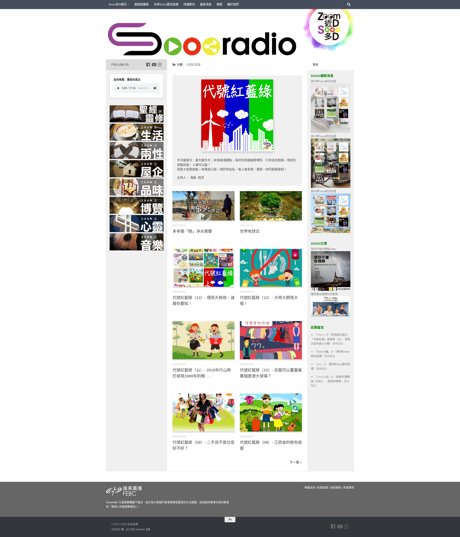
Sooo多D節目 (118, 4)
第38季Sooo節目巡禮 (323, 81)
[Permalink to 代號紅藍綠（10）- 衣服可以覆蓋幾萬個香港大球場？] (271, 340)
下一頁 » (295, 462)
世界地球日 (250, 231)
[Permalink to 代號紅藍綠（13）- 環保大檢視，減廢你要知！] (203, 268)
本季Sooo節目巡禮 (166, 4)
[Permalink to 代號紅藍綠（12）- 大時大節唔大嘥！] (271, 268)
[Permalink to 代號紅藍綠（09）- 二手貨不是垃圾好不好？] (203, 412)
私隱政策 (322, 487)
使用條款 (335, 487)
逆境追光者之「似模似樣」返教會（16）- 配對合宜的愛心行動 (330, 339)
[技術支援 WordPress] (122, 529)
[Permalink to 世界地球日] (271, 205)
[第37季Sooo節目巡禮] (330, 186)
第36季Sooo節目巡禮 (323, 191)
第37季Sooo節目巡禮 (323, 136)
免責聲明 (348, 487)
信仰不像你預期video (323, 248)
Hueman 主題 (143, 529)
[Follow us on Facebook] (148, 64)
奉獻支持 (309, 487)
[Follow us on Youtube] (154, 64)
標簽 (219, 4)
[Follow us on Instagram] (159, 64)
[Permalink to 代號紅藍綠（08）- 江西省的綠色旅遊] (271, 412)
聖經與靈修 (141, 4)
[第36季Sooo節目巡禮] (330, 232)
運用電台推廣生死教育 (324, 294)
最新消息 (205, 4)
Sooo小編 (322, 351)
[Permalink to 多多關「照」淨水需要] (203, 205)
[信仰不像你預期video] (330, 289)
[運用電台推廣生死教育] (330, 315)
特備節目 (189, 4)
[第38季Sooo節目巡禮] (330, 131)
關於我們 (233, 4)
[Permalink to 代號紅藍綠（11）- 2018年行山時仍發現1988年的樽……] (203, 340)
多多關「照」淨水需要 (192, 231)
